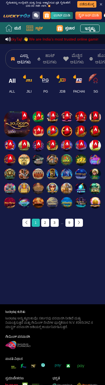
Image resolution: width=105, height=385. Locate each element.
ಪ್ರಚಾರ (70, 28)
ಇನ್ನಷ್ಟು (90, 28)
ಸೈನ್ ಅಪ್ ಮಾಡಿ (88, 15)
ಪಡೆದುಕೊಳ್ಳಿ (86, 4)
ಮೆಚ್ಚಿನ (17, 113)
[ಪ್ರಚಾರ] (47, 15)
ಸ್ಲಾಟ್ (39, 28)
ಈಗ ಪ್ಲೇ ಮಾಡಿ (17, 128)
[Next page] (79, 223)
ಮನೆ (17, 28)
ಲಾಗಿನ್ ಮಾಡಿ (62, 15)
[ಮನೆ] (16, 15)
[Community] (36, 15)
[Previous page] (26, 223)
